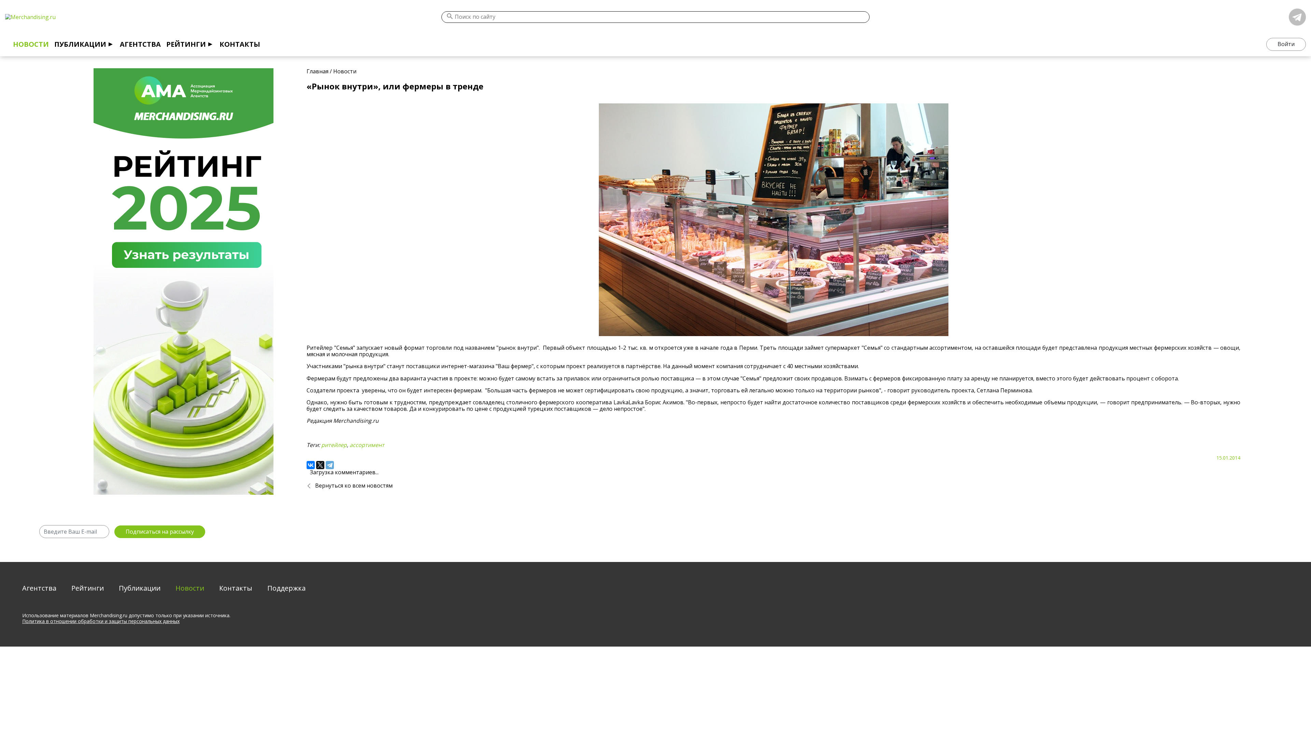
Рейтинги (186, 44)
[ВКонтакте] (311, 465)
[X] (320, 465)
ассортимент (367, 445)
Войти (1286, 44)
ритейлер (334, 445)
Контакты (240, 44)
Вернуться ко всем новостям (354, 485)
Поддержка (286, 588)
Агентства (140, 44)
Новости (31, 44)
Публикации (80, 44)
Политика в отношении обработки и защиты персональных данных (101, 621)
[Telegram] (330, 465)
